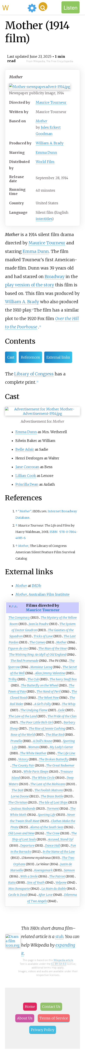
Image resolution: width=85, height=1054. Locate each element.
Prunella (16, 741)
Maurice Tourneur (51, 102)
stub (59, 936)
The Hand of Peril (49, 691)
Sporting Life (47, 815)
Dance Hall (52, 845)
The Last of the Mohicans (47, 784)
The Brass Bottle (52, 796)
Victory (23, 759)
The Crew (53, 833)
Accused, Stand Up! (60, 839)
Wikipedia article (63, 960)
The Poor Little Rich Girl (36, 722)
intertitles (44, 219)
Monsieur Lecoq (41, 667)
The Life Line (66, 753)
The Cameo (37, 642)
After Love (45, 895)
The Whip (68, 704)
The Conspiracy (19, 618)
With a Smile (29, 876)
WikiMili (14, 7)
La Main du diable (53, 889)
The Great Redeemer (60, 765)
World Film (45, 161)
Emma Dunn (46, 152)
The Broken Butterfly (53, 759)
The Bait (17, 790)
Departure (27, 845)
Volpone (61, 882)
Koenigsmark (43, 870)
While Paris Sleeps (36, 772)
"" (24, 511)
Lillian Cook (25, 475)
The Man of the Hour (52, 648)
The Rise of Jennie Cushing (47, 728)
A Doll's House (42, 741)
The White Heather (33, 753)
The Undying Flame (34, 710)
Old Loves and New (21, 833)
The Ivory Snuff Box (63, 679)
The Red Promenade (24, 661)
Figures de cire (18, 648)
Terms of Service (53, 1018)
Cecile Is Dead (17, 895)
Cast (10, 357)
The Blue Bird (55, 735)
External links (58, 357)
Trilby (12, 679)
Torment (53, 809)
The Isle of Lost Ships (53, 802)
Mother (41, 121)
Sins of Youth (36, 882)
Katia (12, 882)
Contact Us (51, 1006)
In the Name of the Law (59, 852)
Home (30, 1006)
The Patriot (57, 876)
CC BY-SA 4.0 (58, 964)
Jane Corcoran (27, 467)
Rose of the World (23, 735)
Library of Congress (34, 373)
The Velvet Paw (48, 698)
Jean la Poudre (39, 624)
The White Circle (43, 778)
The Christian (17, 802)
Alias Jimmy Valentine (50, 673)
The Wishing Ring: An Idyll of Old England (37, 655)
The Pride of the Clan (62, 716)
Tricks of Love (43, 636)
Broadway (55, 276)
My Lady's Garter (61, 747)
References (30, 357)
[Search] (43, 6)
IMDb (36, 585)
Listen (70, 7)
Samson (69, 870)
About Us (24, 1018)
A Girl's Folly (42, 704)
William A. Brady (49, 143)
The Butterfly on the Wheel (39, 685)
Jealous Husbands (23, 809)
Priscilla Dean (26, 484)
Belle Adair (24, 449)
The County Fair (23, 765)
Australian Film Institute (49, 594)
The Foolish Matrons (48, 790)
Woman (33, 747)
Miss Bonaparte (19, 889)
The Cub (33, 679)
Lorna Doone (20, 796)
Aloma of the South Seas (46, 827)
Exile (61, 710)
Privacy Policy (42, 1030)
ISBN (53, 532)
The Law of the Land (22, 716)
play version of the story (29, 284)
